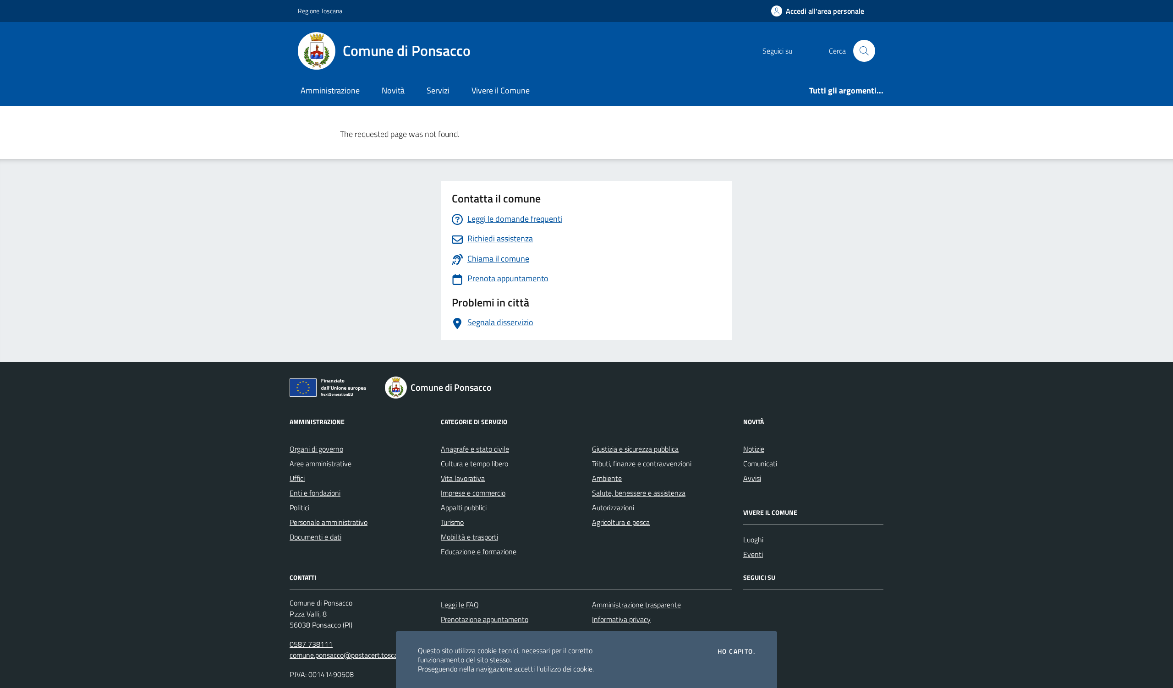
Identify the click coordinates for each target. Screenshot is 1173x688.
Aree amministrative (320, 463)
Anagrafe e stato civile (475, 448)
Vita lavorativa (463, 478)
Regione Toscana (320, 11)
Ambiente (607, 478)
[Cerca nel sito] (864, 51)
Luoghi (753, 539)
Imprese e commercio (473, 492)
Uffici (297, 478)
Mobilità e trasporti (469, 536)
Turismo (452, 522)
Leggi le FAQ (460, 604)
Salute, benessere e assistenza (638, 492)
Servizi (438, 90)
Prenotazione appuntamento (484, 619)
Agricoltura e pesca (621, 522)
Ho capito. (736, 651)
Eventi (753, 554)
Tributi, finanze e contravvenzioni (641, 463)
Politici (299, 507)
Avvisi (752, 478)
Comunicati (760, 463)
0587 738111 (311, 644)
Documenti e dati (315, 536)
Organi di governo (316, 448)
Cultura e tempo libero (474, 463)
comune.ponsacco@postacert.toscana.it (350, 655)
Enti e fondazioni (315, 492)
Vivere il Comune (500, 90)
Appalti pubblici (464, 507)
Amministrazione (330, 90)
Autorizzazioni (613, 507)
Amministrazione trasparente (636, 604)
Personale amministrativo (328, 522)
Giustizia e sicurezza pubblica (635, 448)
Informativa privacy (621, 619)
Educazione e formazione (478, 551)
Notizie (753, 448)
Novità (393, 90)
